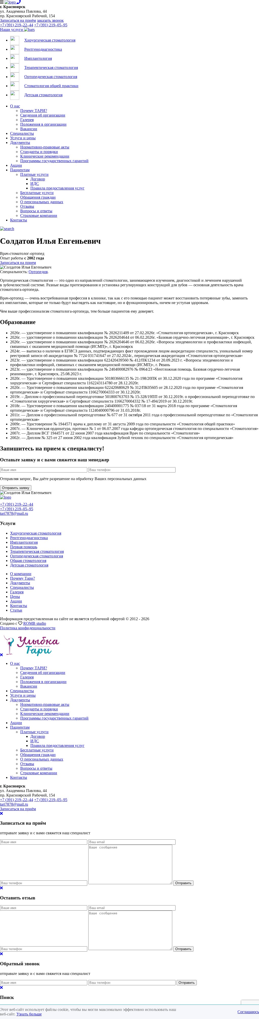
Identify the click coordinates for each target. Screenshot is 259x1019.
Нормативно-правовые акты (44, 147)
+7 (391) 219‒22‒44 (16, 25)
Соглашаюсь (248, 1012)
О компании (20, 574)
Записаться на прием (18, 262)
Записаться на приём (18, 20)
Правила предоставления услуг (57, 188)
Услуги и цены (23, 138)
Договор (37, 179)
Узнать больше (29, 1014)
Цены (15, 596)
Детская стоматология (29, 565)
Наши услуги (12, 29)
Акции (16, 165)
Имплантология (24, 542)
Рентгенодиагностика (29, 538)
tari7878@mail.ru (14, 513)
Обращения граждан (38, 197)
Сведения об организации (42, 115)
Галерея (27, 120)
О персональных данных (41, 202)
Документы (20, 142)
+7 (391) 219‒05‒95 (50, 25)
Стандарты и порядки (39, 151)
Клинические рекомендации (44, 156)
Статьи (16, 610)
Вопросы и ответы (36, 211)
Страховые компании (38, 215)
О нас (15, 106)
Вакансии (28, 129)
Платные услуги (34, 174)
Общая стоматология (28, 560)
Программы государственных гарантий (54, 161)
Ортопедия (38, 272)
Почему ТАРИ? (33, 110)
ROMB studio (34, 623)
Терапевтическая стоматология (37, 551)
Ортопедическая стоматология (36, 556)
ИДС (34, 183)
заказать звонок (50, 20)
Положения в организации (43, 124)
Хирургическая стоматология (35, 533)
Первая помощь (23, 547)
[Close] (1, 813)
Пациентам (20, 170)
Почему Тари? (22, 578)
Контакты (18, 220)
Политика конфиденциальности (27, 628)
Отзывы (27, 206)
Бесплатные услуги (37, 193)
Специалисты (22, 133)
